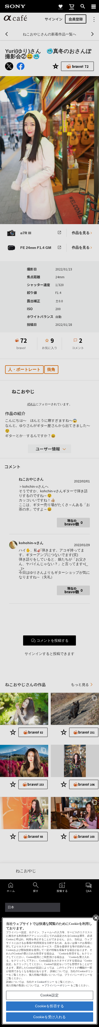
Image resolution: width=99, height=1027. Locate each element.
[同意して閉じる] (95, 917)
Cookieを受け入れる (49, 1017)
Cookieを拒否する (49, 1006)
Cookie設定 (49, 995)
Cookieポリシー (45, 981)
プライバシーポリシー (57, 985)
